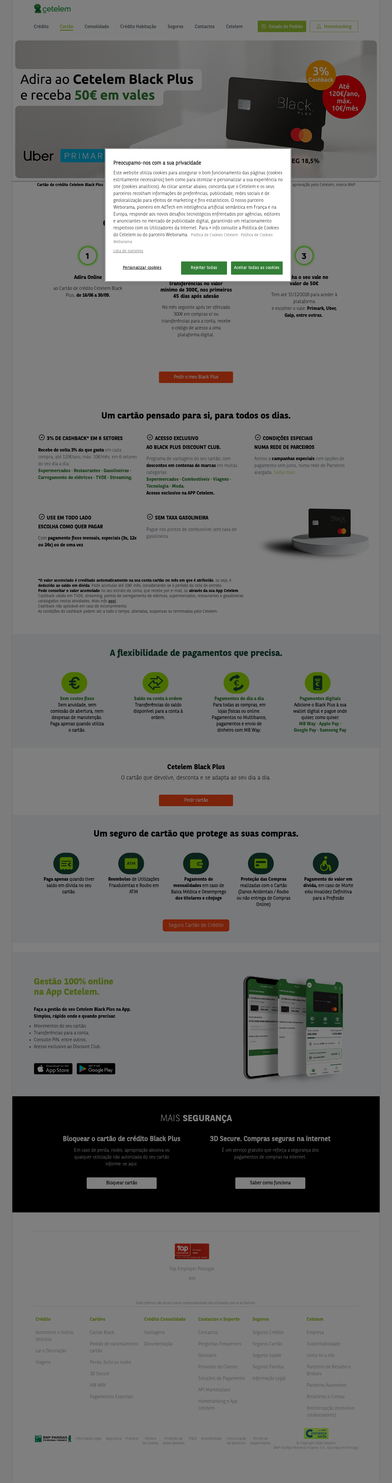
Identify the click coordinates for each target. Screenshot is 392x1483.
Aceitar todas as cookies (257, 268)
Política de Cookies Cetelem (214, 235)
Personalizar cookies (142, 268)
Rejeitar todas (204, 268)
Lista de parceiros (128, 251)
